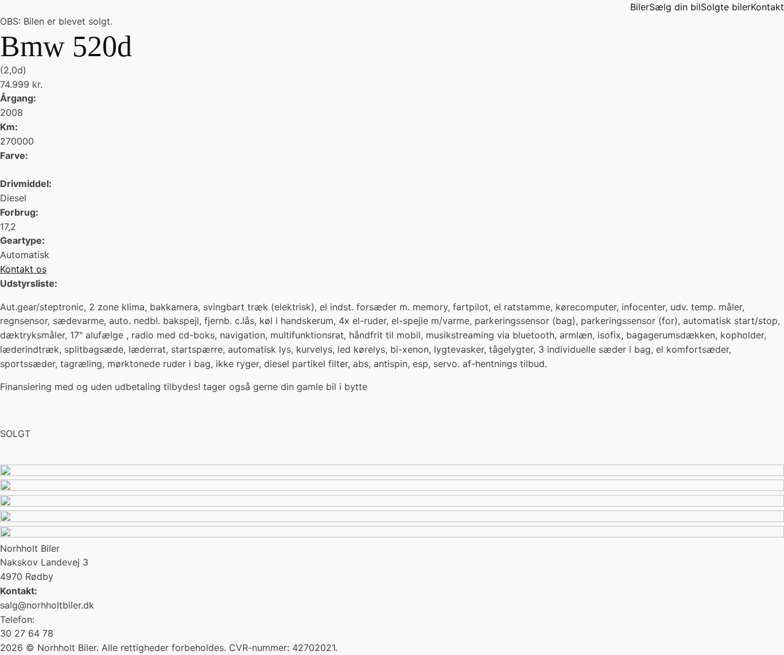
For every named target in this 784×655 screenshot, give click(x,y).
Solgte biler (726, 7)
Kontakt (767, 7)
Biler (639, 7)
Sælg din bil (675, 7)
